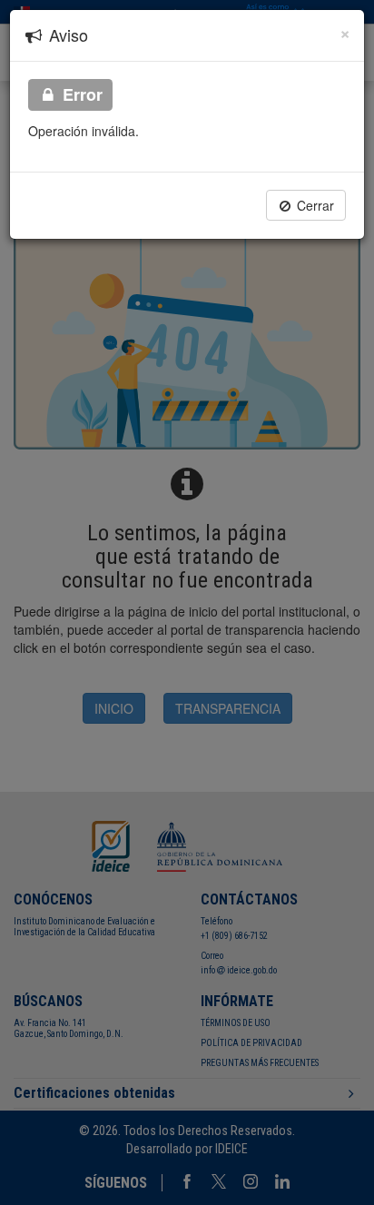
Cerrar (313, 205)
